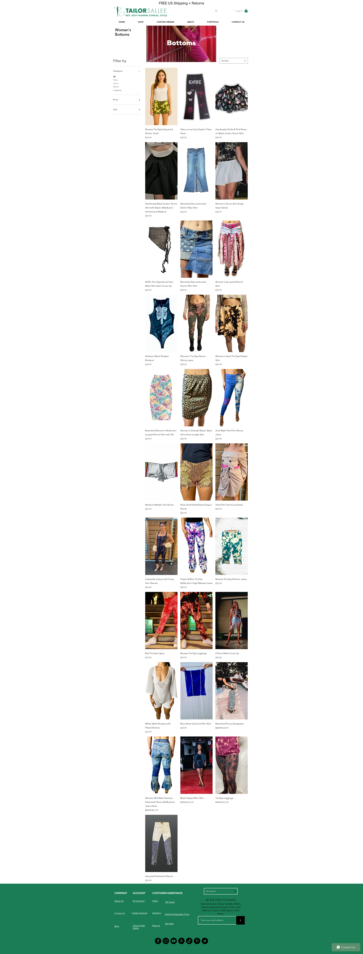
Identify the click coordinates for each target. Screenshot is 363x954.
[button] (246, 10)
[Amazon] (181, 941)
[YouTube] (173, 941)
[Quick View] (161, 96)
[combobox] (234, 61)
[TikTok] (189, 941)
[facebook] (158, 941)
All (114, 76)
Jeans (115, 83)
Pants (115, 80)
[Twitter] (205, 941)
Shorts (116, 86)
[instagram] (166, 941)
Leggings (117, 90)
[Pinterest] (197, 941)
